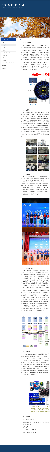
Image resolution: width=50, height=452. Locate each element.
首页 (37, 38)
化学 (48, 38)
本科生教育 (41, 38)
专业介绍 (45, 38)
